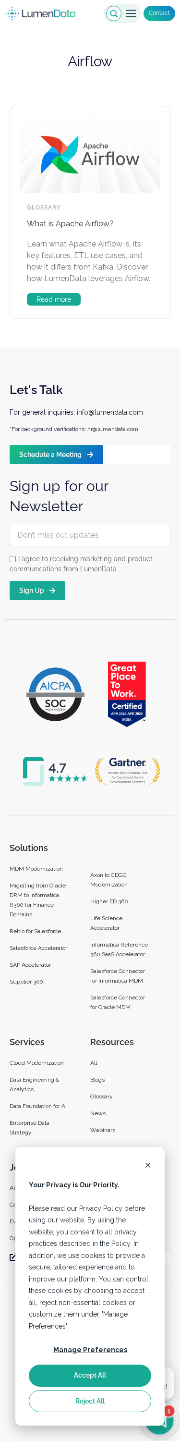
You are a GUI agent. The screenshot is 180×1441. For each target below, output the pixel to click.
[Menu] (131, 13)
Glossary (44, 207)
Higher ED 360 (110, 901)
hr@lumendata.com (112, 429)
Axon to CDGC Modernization (109, 880)
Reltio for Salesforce (35, 931)
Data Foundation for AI (38, 1106)
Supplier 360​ (26, 981)
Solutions (29, 848)
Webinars (102, 1130)
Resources (112, 1042)
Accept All (90, 1375)
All (93, 1062)
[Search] (113, 13)
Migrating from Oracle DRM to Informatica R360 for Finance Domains (38, 900)
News (98, 1113)
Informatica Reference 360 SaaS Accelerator (119, 949)
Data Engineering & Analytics (35, 1084)
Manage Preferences (90, 1350)
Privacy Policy (100, 1208)
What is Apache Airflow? (70, 223)
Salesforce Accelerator (38, 948)
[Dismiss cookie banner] (147, 1166)
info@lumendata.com (110, 412)
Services (27, 1042)
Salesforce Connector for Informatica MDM (117, 976)
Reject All (90, 1401)
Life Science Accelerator (106, 923)
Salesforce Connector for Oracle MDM (117, 1002)
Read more (53, 299)
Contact (159, 13)
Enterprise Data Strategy (29, 1128)
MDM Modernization (36, 868)
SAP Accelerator (30, 964)
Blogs (97, 1079)
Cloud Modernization (37, 1062)
